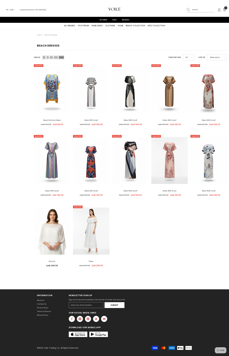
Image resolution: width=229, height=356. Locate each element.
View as (37, 57)
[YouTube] (104, 319)
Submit (114, 305)
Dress (91, 261)
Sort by (201, 57)
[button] (44, 57)
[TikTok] (88, 319)
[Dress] (91, 231)
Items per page (174, 57)
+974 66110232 (40, 10)
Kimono (52, 261)
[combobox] (203, 9)
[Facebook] (72, 319)
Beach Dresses (51, 35)
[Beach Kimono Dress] (52, 89)
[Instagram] (80, 319)
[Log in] (219, 9)
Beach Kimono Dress (52, 120)
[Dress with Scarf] (91, 89)
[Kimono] (52, 231)
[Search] (200, 9)
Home (39, 35)
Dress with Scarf (91, 120)
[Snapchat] (96, 319)
